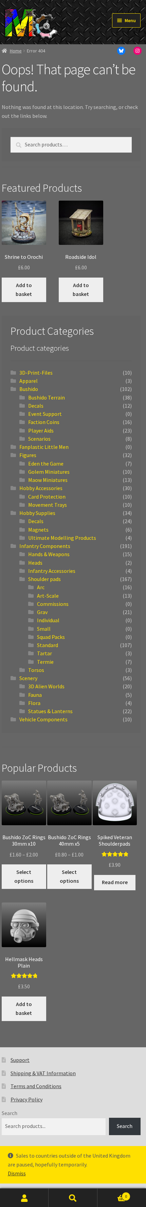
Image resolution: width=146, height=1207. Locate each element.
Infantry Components (44, 546)
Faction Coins (43, 422)
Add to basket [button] (24, 289)
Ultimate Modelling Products (62, 537)
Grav (42, 612)
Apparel (28, 380)
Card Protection (47, 496)
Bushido (28, 389)
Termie (45, 661)
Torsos (36, 670)
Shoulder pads (44, 579)
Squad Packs (51, 636)
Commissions (53, 603)
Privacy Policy (26, 1099)
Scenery (28, 678)
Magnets (38, 529)
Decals (35, 405)
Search (9, 1113)
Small (44, 628)
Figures (27, 455)
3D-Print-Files (36, 372)
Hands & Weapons (49, 554)
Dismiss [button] (17, 1173)
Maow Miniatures (48, 479)
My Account (24, 1198)
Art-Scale (48, 595)
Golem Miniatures (49, 471)
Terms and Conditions (36, 1086)
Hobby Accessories (40, 488)
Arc (40, 587)
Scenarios (39, 438)
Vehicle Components (43, 719)
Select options (23, 876)
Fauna (35, 694)
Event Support (45, 413)
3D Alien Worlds (46, 686)
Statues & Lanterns (50, 711)
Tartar (44, 653)
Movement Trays (47, 504)
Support (20, 1059)
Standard (47, 645)
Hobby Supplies (37, 513)
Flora (34, 703)
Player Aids (41, 430)
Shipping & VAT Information (43, 1073)
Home (16, 51)
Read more (115, 882)
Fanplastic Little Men (44, 446)
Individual (48, 620)
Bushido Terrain (46, 397)
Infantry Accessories (51, 570)
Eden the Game (45, 463)
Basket (112, 1194)
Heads (35, 562)
